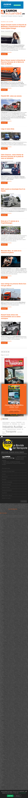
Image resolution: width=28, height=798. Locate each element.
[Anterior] (4, 352)
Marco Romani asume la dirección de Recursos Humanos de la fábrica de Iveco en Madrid (13, 62)
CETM (23, 422)
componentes (5, 424)
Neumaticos (19, 429)
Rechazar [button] (2, 521)
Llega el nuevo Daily (7, 129)
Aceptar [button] (1, 519)
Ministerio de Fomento (11, 429)
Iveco (25, 427)
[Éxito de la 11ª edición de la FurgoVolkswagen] (11, 230)
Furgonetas (23, 424)
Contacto (4, 474)
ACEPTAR (10, 795)
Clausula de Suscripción (7, 490)
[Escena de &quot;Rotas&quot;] (11, 261)
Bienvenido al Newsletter (7, 482)
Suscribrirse (4, 492)
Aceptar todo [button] (2, 510)
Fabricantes (9, 52)
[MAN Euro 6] (11, 200)
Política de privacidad (6, 484)
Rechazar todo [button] (3, 511)
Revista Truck (5, 476)
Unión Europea (19, 432)
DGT (10, 424)
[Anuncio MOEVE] (12, 5)
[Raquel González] (11, 37)
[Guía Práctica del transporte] (14, 372)
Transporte (11, 431)
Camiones (19, 422)
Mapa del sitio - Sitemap (7, 495)
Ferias (19, 423)
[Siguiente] (6, 352)
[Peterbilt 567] (11, 105)
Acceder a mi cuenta (6, 498)
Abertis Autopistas (6, 422)
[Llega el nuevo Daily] (11, 136)
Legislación (4, 429)
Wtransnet (4, 433)
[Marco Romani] (11, 74)
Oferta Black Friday (6, 468)
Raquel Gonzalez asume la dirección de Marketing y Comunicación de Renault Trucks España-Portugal (13, 26)
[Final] (8, 352)
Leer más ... (4, 54)
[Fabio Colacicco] (11, 168)
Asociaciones (13, 422)
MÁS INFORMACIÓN (12, 509)
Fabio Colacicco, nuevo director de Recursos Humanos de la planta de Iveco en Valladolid (12, 156)
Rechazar (18, 795)
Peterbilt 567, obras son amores (11, 96)
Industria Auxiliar (12, 427)
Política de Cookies (6, 487)
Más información (22, 792)
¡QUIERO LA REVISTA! (14, 411)
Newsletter (4, 479)
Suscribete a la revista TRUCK (8, 471)
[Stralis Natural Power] (11, 295)
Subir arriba (23, 501)
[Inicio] (2, 352)
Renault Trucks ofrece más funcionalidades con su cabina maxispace (11, 316)
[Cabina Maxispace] (11, 328)
